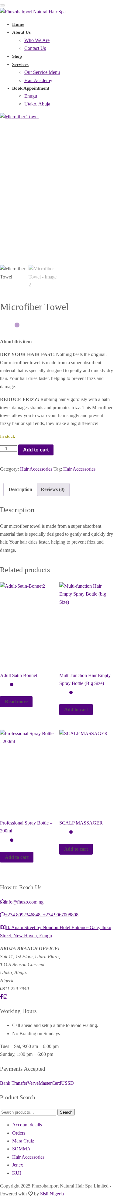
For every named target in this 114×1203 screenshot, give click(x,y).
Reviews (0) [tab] (52, 489)
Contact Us (35, 48)
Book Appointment (30, 88)
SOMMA (21, 1148)
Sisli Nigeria (52, 1193)
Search (66, 1112)
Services (20, 64)
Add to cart (36, 449)
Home (18, 24)
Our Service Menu (42, 72)
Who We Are (37, 40)
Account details (27, 1124)
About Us (21, 32)
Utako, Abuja (37, 103)
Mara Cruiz (23, 1140)
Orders (18, 1133)
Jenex (17, 1164)
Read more (16, 701)
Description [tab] (20, 489)
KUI (16, 1173)
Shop (17, 56)
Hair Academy (38, 80)
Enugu (30, 96)
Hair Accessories (36, 469)
